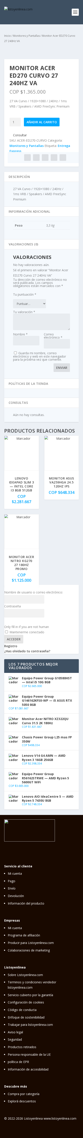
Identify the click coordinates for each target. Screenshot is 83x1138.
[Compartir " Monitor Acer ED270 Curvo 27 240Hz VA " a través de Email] (54, 157)
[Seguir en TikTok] (65, 845)
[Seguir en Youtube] (75, 845)
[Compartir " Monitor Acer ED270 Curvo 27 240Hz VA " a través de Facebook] (27, 157)
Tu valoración (24, 312)
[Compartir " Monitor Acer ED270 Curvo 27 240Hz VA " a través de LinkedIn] (45, 157)
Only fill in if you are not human (26, 627)
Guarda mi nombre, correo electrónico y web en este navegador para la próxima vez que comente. (39, 356)
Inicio (7, 36)
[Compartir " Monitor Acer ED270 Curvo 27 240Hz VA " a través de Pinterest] (36, 157)
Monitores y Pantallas (26, 36)
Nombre (20, 334)
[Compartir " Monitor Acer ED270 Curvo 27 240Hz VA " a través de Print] (63, 157)
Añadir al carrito (42, 122)
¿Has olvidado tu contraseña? (27, 651)
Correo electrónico (53, 335)
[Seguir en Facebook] (56, 845)
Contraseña (12, 606)
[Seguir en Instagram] (47, 845)
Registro (10, 646)
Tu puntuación (24, 294)
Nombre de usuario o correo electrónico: (33, 592)
